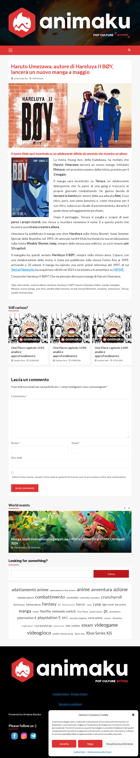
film (59, 605)
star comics (72, 625)
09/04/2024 (37, 78)
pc (106, 610)
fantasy (49, 603)
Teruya (124, 288)
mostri (36, 611)
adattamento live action (62, 590)
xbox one (80, 633)
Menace (15, 288)
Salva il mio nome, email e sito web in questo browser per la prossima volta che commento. (69, 476)
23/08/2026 (34, 360)
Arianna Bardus (21, 78)
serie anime (95, 618)
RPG (65, 618)
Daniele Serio (19, 360)
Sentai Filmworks (87, 288)
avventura (101, 589)
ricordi (74, 288)
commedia (72, 597)
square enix (58, 626)
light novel (108, 604)
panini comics (96, 611)
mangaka (114, 284)
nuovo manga (28, 288)
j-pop (97, 604)
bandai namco (25, 597)
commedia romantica (90, 597)
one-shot (41, 288)
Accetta (64, 743)
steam (87, 625)
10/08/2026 (76, 360)
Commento (19, 396)
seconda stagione (78, 618)
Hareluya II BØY (65, 284)
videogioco (39, 633)
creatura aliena (38, 284)
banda (26, 284)
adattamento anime (30, 589)
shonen (107, 618)
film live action (68, 605)
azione (120, 589)
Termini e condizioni (70, 704)
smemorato (114, 288)
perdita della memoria (58, 288)
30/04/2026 (35, 547)
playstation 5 (49, 617)
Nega (90, 743)
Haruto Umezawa (84, 284)
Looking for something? (28, 561)
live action (120, 604)
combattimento (50, 596)
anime (83, 589)
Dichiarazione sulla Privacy (99, 751)
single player (27, 626)
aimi (19, 284)
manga (105, 284)
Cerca (111, 573)
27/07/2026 (117, 360)
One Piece (82, 611)
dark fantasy (19, 604)
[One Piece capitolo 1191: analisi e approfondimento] (28, 328)
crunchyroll (111, 596)
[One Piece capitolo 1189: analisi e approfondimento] (111, 328)
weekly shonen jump (22, 292)
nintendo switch (64, 611)
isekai (89, 605)
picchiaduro (114, 611)
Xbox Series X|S (99, 633)
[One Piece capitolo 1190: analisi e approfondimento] (70, 328)
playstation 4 (26, 618)
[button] (133, 715)
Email (76, 442)
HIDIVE (118, 270)
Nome (15, 442)
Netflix (45, 611)
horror (80, 604)
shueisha (102, 288)
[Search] (129, 50)
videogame (106, 625)
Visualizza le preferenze (119, 743)
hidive (98, 284)
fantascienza (33, 604)
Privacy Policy (79, 694)
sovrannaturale (43, 625)
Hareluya (51, 284)
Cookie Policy (79, 751)
